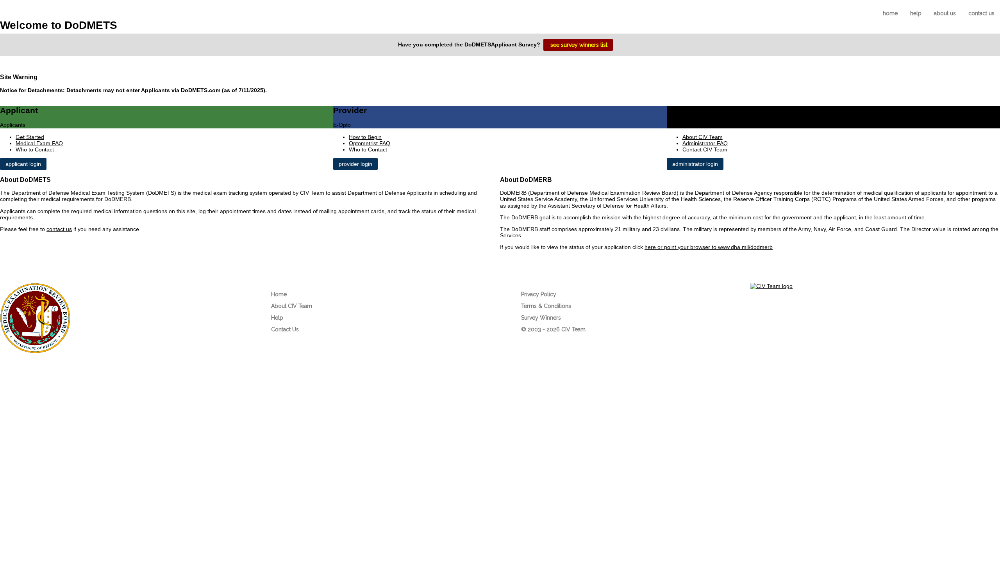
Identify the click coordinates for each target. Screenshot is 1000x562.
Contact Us (285, 329)
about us (945, 13)
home (890, 13)
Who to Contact (35, 149)
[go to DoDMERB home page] (35, 351)
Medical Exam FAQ (39, 143)
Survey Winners (541, 318)
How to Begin (365, 137)
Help (277, 318)
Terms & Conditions (546, 306)
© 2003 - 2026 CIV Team (554, 329)
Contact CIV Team (704, 149)
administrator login (695, 164)
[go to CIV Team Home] (771, 286)
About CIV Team (702, 137)
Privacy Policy (538, 294)
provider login (355, 164)
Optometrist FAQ (369, 143)
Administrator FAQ (705, 143)
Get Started (30, 137)
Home (279, 294)
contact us (981, 13)
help (915, 13)
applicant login (23, 164)
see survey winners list (578, 45)
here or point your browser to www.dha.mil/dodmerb (709, 247)
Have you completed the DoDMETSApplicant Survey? (470, 44)
